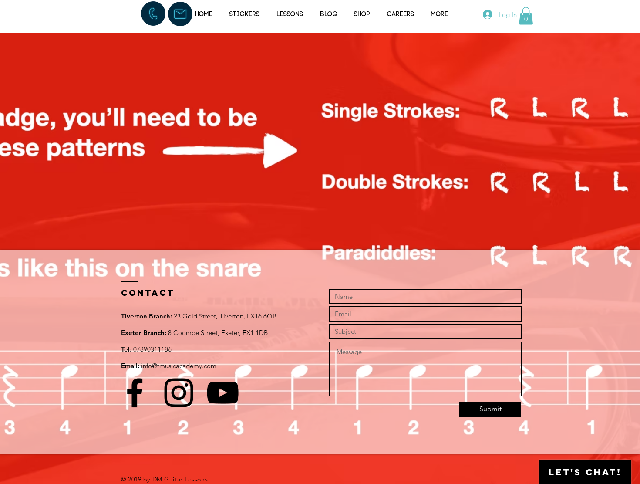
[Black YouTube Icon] (222, 392)
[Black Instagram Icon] (178, 392)
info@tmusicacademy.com (178, 366)
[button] (526, 16)
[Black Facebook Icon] (134, 392)
